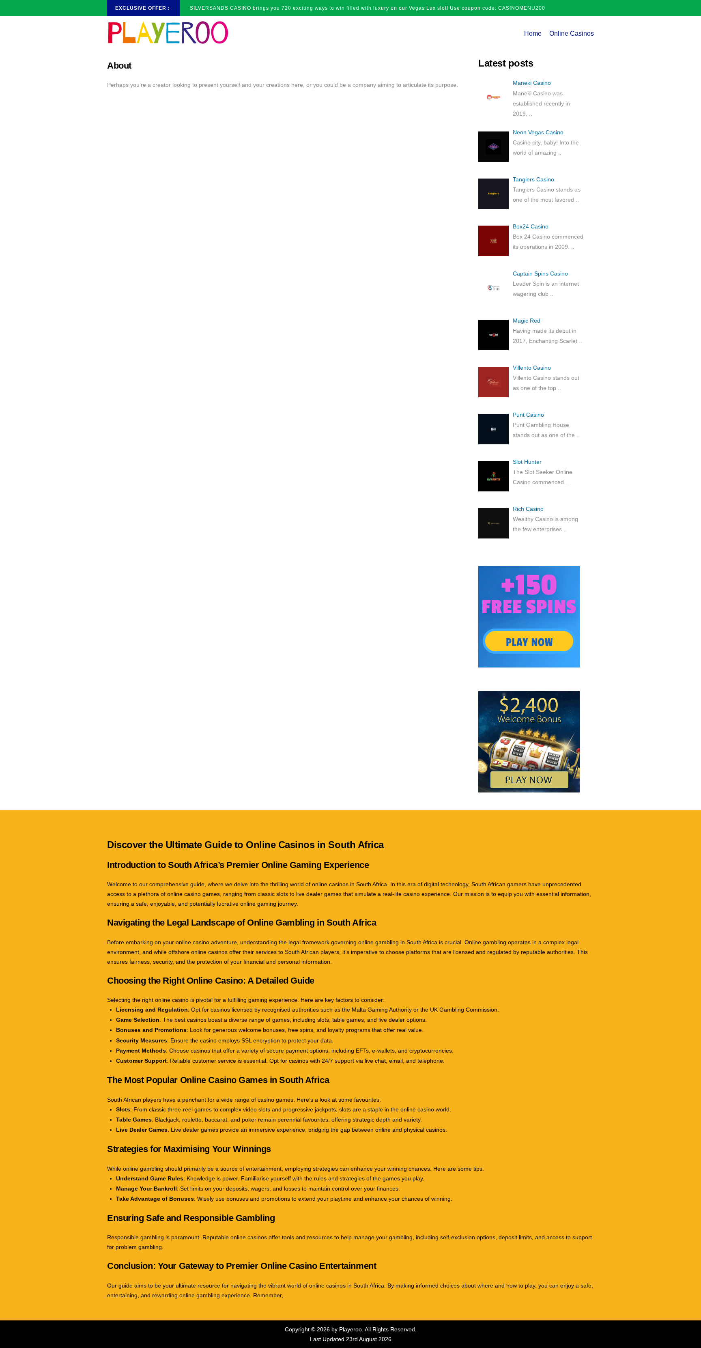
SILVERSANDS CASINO (220, 8)
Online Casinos (571, 33)
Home (533, 33)
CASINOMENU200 (521, 8)
